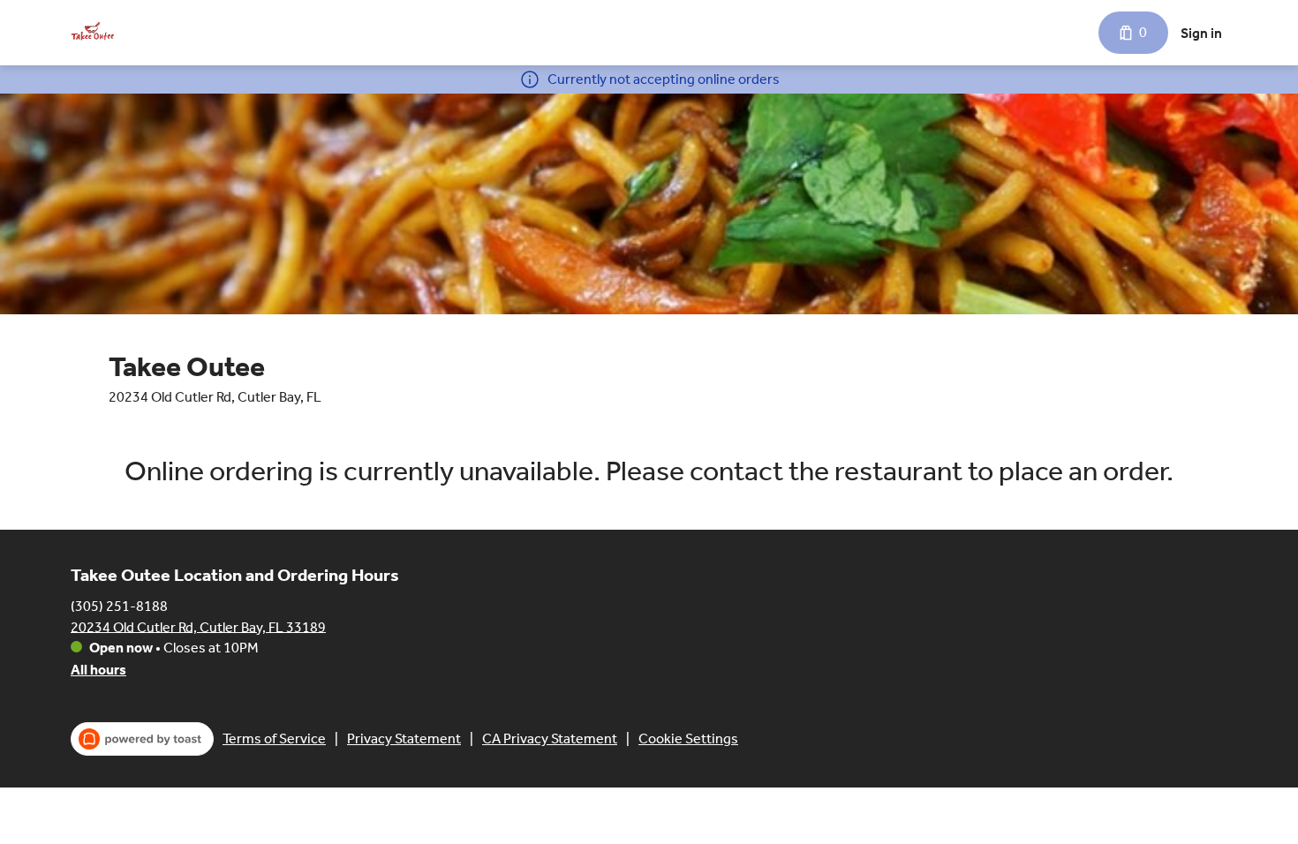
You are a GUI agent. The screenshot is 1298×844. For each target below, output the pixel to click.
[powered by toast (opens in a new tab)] (142, 739)
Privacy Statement (404, 738)
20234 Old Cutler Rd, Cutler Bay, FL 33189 (198, 626)
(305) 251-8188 (119, 605)
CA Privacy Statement (549, 738)
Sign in (1201, 33)
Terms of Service (274, 738)
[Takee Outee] (93, 33)
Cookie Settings (688, 738)
